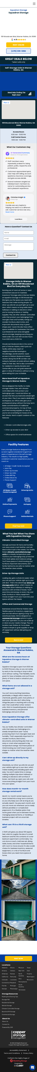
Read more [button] (10, 212)
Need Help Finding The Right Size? (16, 93)
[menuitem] (6, 967)
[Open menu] (34, 3)
